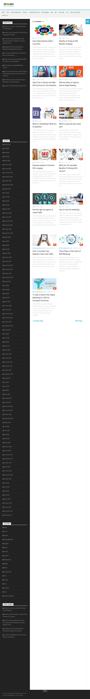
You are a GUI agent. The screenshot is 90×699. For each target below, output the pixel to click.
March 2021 (7, 394)
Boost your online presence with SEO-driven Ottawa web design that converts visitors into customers (15, 74)
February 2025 (8, 213)
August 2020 (7, 422)
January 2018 (7, 507)
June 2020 (6, 430)
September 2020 (8, 418)
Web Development (75, 12)
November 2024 (8, 225)
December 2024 (8, 221)
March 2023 (7, 301)
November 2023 (8, 269)
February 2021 (8, 398)
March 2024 (7, 253)
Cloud (5, 531)
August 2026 (7, 144)
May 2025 (6, 201)
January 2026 (7, 168)
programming (45, 12)
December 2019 (8, 455)
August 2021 (7, 378)
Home (3, 12)
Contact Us (5, 15)
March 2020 (7, 442)
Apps (7, 12)
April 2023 (6, 297)
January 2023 (7, 309)
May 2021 (6, 390)
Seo (52, 12)
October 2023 (7, 273)
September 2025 (8, 185)
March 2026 (7, 160)
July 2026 (6, 148)
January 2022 (7, 358)
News (5, 568)
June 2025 (6, 197)
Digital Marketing (16, 12)
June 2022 (6, 338)
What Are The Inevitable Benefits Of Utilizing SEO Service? (68, 168)
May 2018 (6, 491)
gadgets (25, 12)
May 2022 (6, 342)
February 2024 (8, 257)
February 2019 (8, 471)
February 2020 (8, 446)
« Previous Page (38, 321)
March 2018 (7, 499)
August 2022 (7, 330)
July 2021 (6, 382)
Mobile (6, 563)
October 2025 (7, 181)
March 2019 (7, 467)
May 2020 (6, 434)
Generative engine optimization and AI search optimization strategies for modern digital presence (14, 41)
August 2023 (7, 281)
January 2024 (7, 261)
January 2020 (7, 450)
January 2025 (7, 217)
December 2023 (8, 265)
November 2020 (8, 410)
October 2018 (7, 479)
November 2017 (8, 515)
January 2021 (7, 402)
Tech (67, 12)
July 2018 (6, 483)
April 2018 (6, 495)
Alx (22, 695)
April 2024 (6, 249)
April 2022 (6, 346)
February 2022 (8, 354)
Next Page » (79, 321)
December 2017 (8, 511)
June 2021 (6, 386)
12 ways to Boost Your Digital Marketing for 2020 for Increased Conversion (44, 298)
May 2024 (6, 245)
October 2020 (7, 414)
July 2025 (6, 193)
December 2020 (8, 406)
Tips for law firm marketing (69, 210)
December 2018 (8, 475)
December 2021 (8, 362)
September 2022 (8, 326)
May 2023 (6, 293)
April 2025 (6, 205)
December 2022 (8, 314)
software (61, 12)
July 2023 (6, 285)
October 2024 (7, 229)
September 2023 (8, 277)
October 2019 (7, 463)
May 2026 (6, 152)
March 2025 (7, 209)
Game (5, 547)
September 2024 (8, 233)
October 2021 (7, 370)
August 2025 (7, 189)
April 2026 (6, 156)
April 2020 (6, 438)
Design (6, 535)
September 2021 (8, 374)
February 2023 (8, 305)
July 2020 (6, 426)
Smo (55, 12)
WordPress (12, 695)
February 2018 (8, 503)
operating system (34, 12)
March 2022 (7, 350)
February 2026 (8, 164)
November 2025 (8, 177)
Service (6, 580)
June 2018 (6, 487)
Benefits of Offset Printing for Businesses (15, 86)
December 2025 (8, 173)
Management (7, 559)
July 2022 (6, 334)
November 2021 (8, 366)
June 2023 (6, 289)
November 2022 (8, 318)
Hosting (6, 551)
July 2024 (6, 241)
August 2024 (7, 237)
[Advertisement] (16, 114)
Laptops (6, 555)
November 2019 (8, 459)
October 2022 (7, 322)
